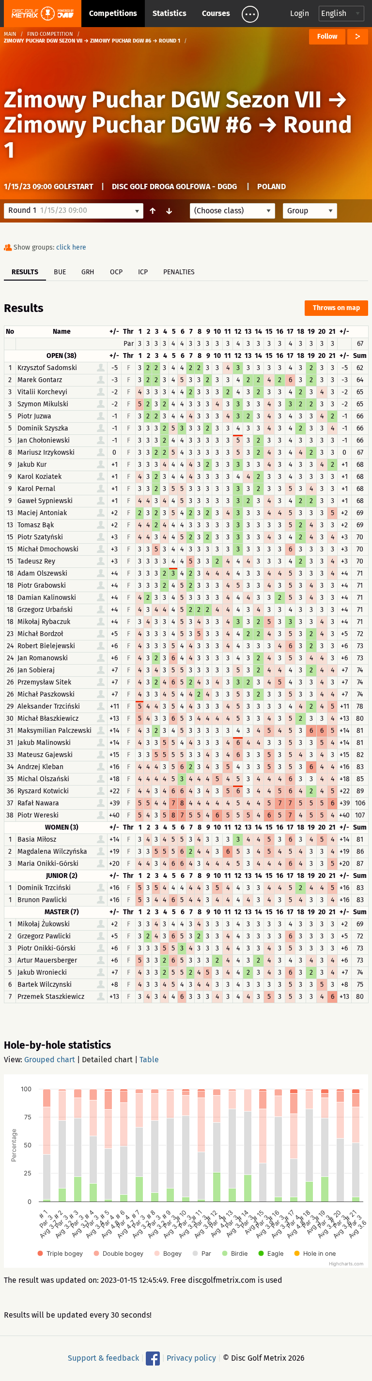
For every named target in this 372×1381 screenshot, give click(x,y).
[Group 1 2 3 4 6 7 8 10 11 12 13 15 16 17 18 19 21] (310, 211)
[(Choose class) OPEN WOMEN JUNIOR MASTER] (232, 211)
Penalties (179, 272)
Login (299, 13)
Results (25, 272)
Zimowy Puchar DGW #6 (128, 125)
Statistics (169, 13)
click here (71, 247)
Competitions (113, 13)
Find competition (50, 34)
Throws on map (336, 308)
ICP (143, 272)
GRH (87, 272)
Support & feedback (103, 1358)
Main (10, 34)
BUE (60, 272)
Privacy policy (191, 1358)
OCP (116, 272)
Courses (216, 13)
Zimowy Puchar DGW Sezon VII (165, 100)
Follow (327, 36)
